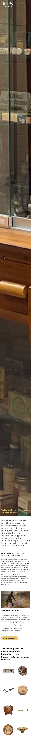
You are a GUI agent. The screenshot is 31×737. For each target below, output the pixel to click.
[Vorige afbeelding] (4, 258)
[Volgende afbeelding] (26, 258)
